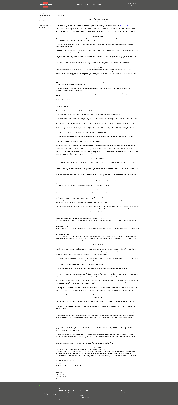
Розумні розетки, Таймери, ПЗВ (66, 390)
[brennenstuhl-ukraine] (46, 387)
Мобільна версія (44, 399)
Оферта (74, 1)
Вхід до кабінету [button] (83, 386)
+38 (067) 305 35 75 (132, 4)
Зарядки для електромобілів (66, 399)
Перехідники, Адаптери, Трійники (67, 388)
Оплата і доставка (48, 1)
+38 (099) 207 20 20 (132, 5)
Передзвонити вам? (104, 390)
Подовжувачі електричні (65, 386)
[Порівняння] (127, 9)
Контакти (68, 1)
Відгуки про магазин (93, 1)
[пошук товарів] (82, 9)
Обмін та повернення (59, 1)
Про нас (41, 1)
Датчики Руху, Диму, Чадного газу (67, 392)
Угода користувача (81, 1)
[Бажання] (130, 9)
